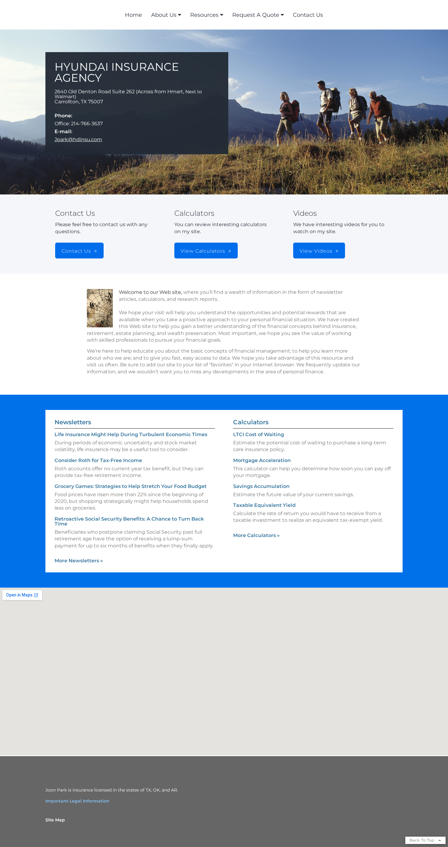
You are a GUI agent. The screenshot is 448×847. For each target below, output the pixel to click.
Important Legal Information (77, 801)
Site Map (55, 820)
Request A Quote (255, 15)
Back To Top (423, 840)
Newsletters (73, 422)
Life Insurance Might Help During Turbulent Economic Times (131, 434)
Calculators (250, 422)
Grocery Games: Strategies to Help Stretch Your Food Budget (131, 486)
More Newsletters (79, 561)
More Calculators (256, 535)
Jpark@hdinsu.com (78, 139)
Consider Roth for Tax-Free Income (98, 460)
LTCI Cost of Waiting (258, 434)
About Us (163, 15)
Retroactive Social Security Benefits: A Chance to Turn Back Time (129, 521)
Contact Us (308, 15)
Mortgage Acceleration (262, 460)
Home (133, 15)
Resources (204, 15)
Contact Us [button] (76, 251)
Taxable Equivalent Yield (264, 505)
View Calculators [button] (203, 251)
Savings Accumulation (261, 486)
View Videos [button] (316, 251)
